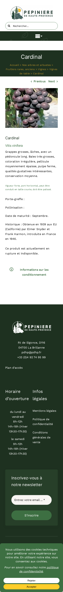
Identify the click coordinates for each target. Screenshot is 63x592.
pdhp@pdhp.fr (31, 352)
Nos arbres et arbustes (36, 65)
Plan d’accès (14, 367)
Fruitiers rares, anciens (20, 69)
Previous (40, 81)
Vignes (42, 69)
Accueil (14, 65)
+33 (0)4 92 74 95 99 (31, 357)
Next (51, 81)
